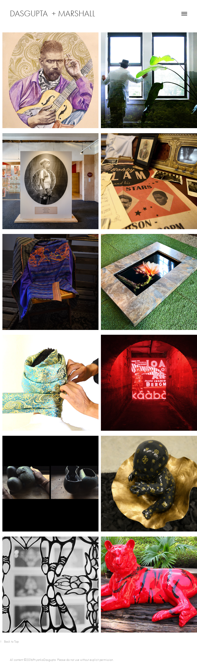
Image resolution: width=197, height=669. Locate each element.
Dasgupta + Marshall (53, 13)
